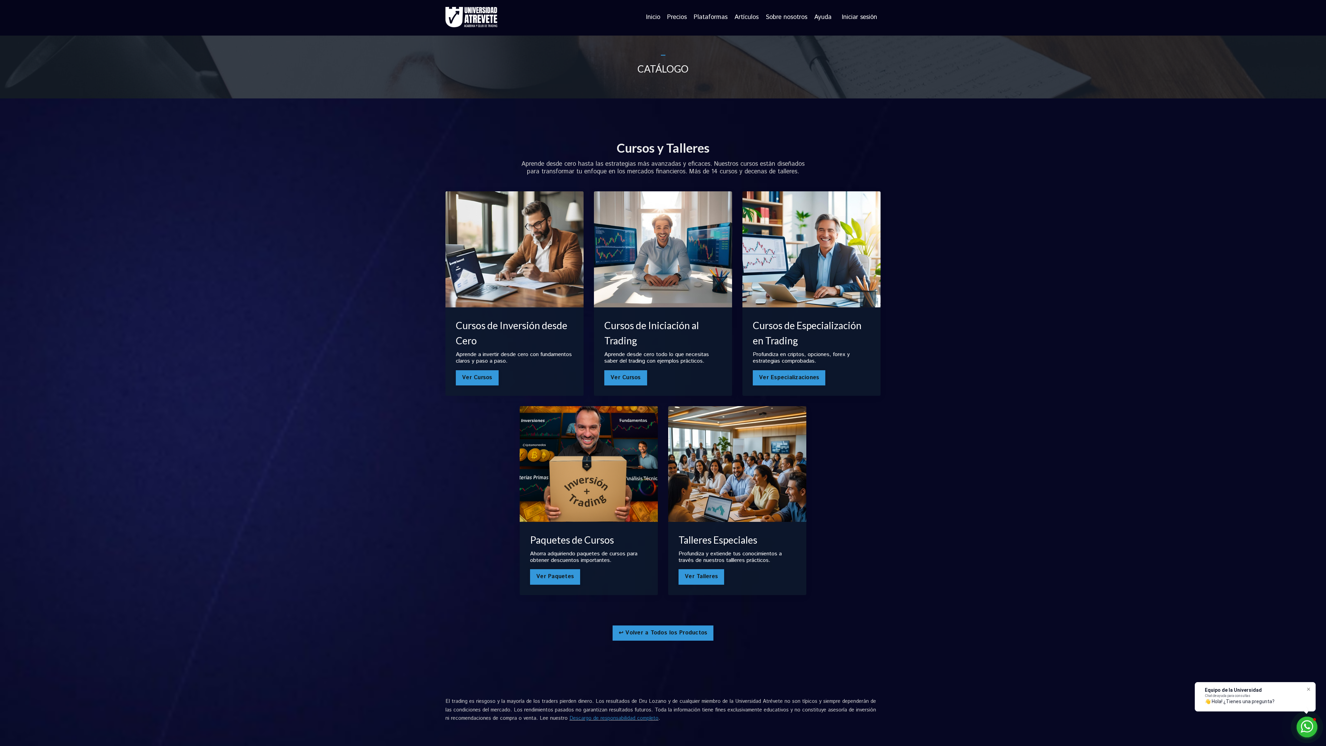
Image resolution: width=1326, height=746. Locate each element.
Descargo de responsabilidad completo (614, 718)
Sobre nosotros (786, 17)
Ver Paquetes (555, 577)
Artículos (746, 17)
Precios (677, 17)
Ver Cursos (477, 378)
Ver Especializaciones (789, 378)
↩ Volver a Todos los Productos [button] (663, 633)
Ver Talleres (701, 577)
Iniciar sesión (859, 17)
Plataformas (711, 17)
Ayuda (823, 17)
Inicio (653, 17)
